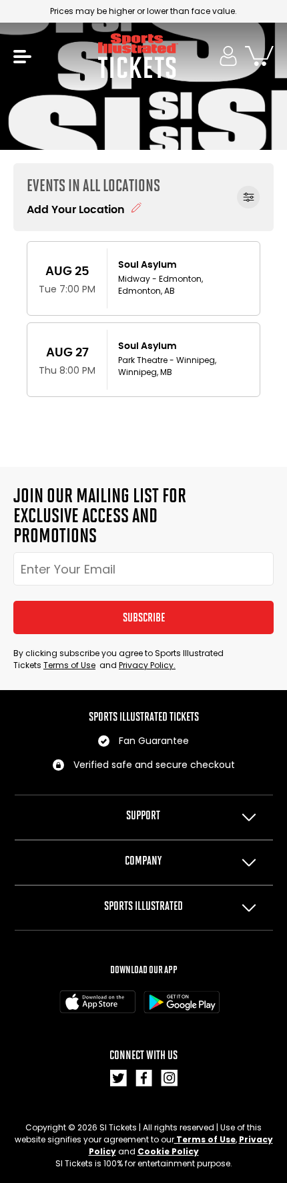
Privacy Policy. (147, 665)
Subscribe (144, 617)
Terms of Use (69, 665)
